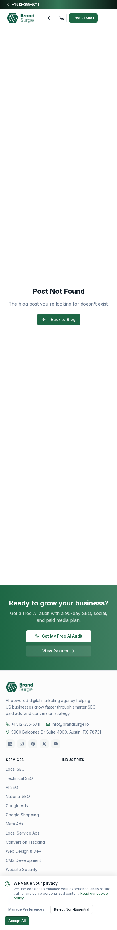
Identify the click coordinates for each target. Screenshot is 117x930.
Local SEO (15, 769)
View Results (55, 650)
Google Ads (17, 805)
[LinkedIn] (10, 743)
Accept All (17, 921)
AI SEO (12, 787)
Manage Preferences (26, 909)
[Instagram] (21, 743)
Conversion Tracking (25, 842)
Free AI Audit (83, 18)
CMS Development (23, 860)
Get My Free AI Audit (62, 636)
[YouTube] (55, 743)
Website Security (21, 869)
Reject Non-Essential (71, 909)
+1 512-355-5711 (25, 4)
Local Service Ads (22, 833)
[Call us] (62, 18)
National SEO (18, 796)
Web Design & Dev (23, 851)
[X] (44, 743)
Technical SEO (19, 778)
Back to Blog (63, 319)
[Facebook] (32, 743)
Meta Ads (14, 823)
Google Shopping (22, 814)
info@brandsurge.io (70, 724)
